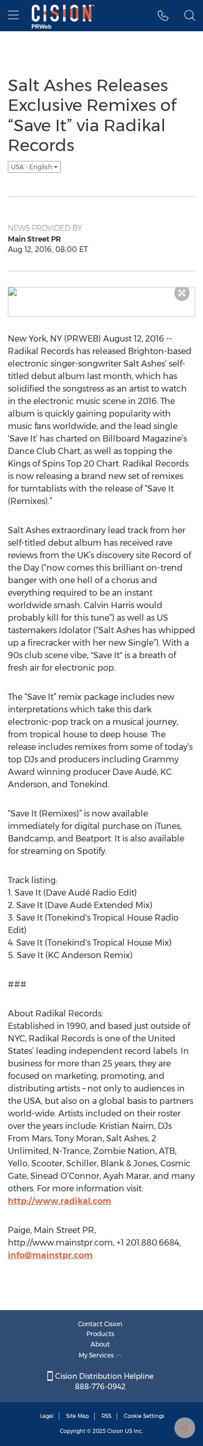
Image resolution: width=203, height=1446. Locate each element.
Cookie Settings (144, 1416)
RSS (106, 1416)
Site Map (77, 1416)
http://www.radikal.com (59, 1201)
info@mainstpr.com (50, 1255)
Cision (115, 1431)
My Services (97, 1355)
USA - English (32, 167)
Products (100, 1334)
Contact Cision (100, 1324)
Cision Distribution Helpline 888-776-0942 (103, 1381)
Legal (47, 1416)
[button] (163, 15)
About (100, 1344)
